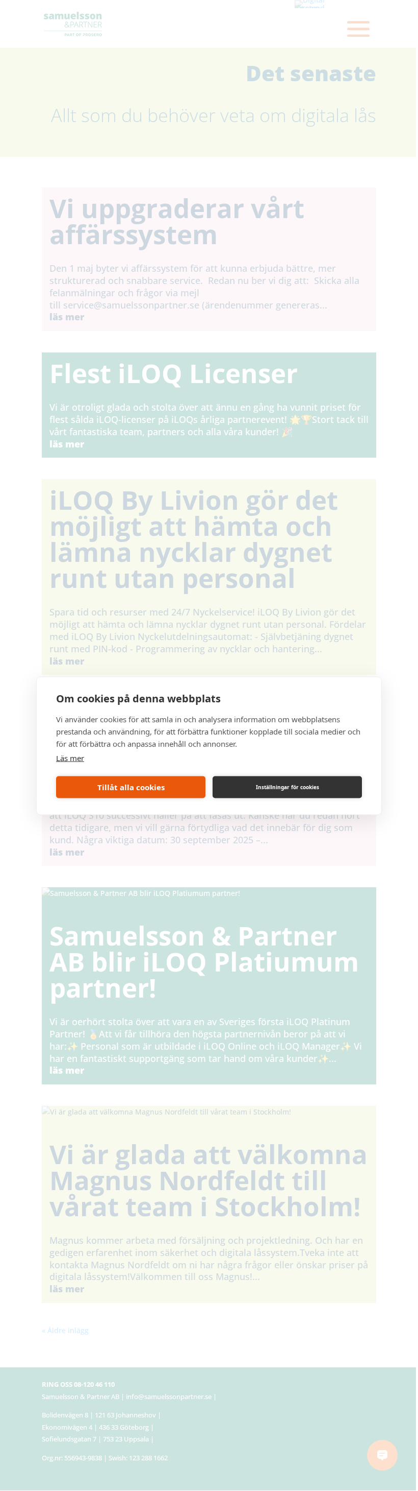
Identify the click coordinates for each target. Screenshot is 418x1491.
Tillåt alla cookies (131, 787)
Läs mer (70, 757)
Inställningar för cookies (287, 787)
